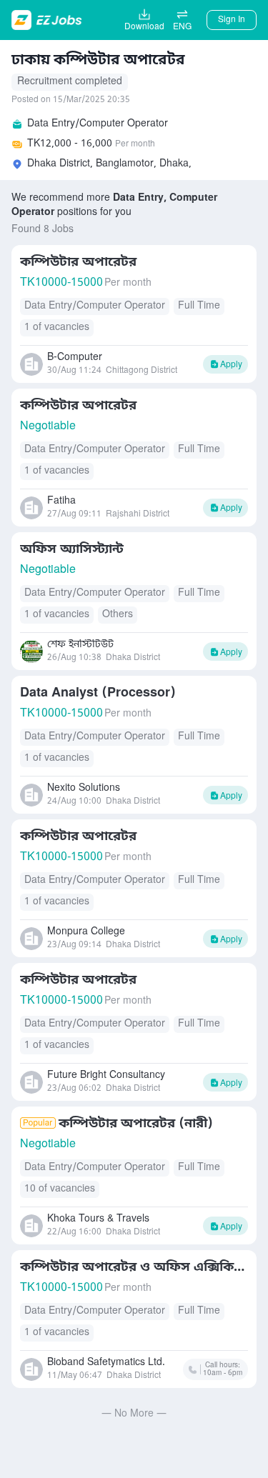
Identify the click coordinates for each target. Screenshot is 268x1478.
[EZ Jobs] (48, 20)
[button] (182, 20)
